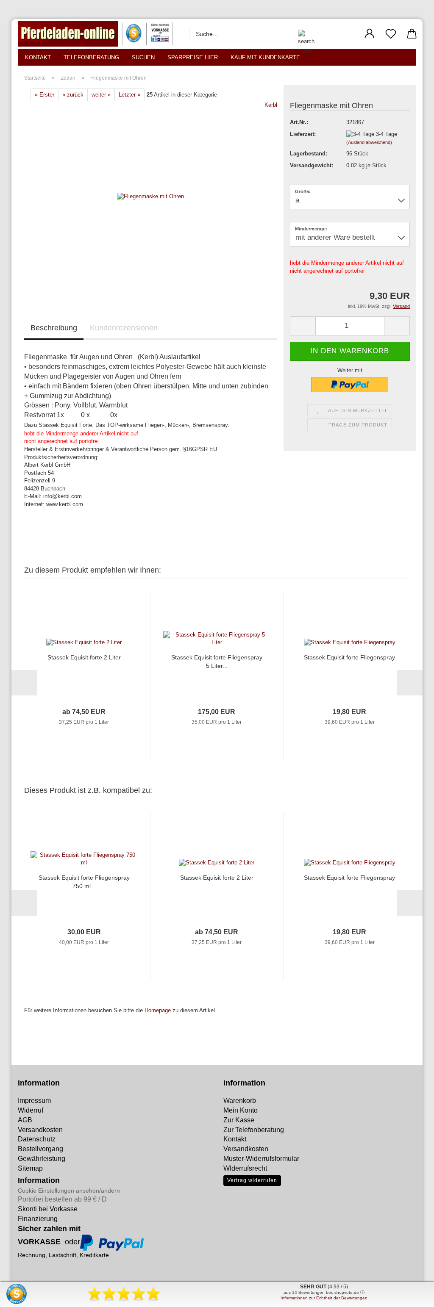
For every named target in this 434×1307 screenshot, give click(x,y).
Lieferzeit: (303, 134)
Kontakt (38, 57)
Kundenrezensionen (124, 328)
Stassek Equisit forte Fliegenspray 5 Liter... (216, 661)
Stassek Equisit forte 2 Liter (84, 657)
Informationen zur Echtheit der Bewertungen (324, 1298)
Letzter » (129, 94)
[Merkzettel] (390, 34)
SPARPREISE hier (192, 57)
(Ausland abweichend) (369, 142)
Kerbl (270, 105)
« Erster (44, 94)
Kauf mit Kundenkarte (265, 57)
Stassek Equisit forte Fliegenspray (349, 657)
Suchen (143, 57)
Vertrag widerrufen (252, 1180)
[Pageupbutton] (23, 1294)
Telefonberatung (91, 57)
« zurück (72, 94)
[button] (369, 34)
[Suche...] (302, 34)
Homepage (158, 1010)
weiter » (101, 94)
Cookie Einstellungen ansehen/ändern (69, 1190)
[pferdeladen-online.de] (97, 34)
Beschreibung (54, 328)
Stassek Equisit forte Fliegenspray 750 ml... (84, 881)
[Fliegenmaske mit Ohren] (150, 196)
